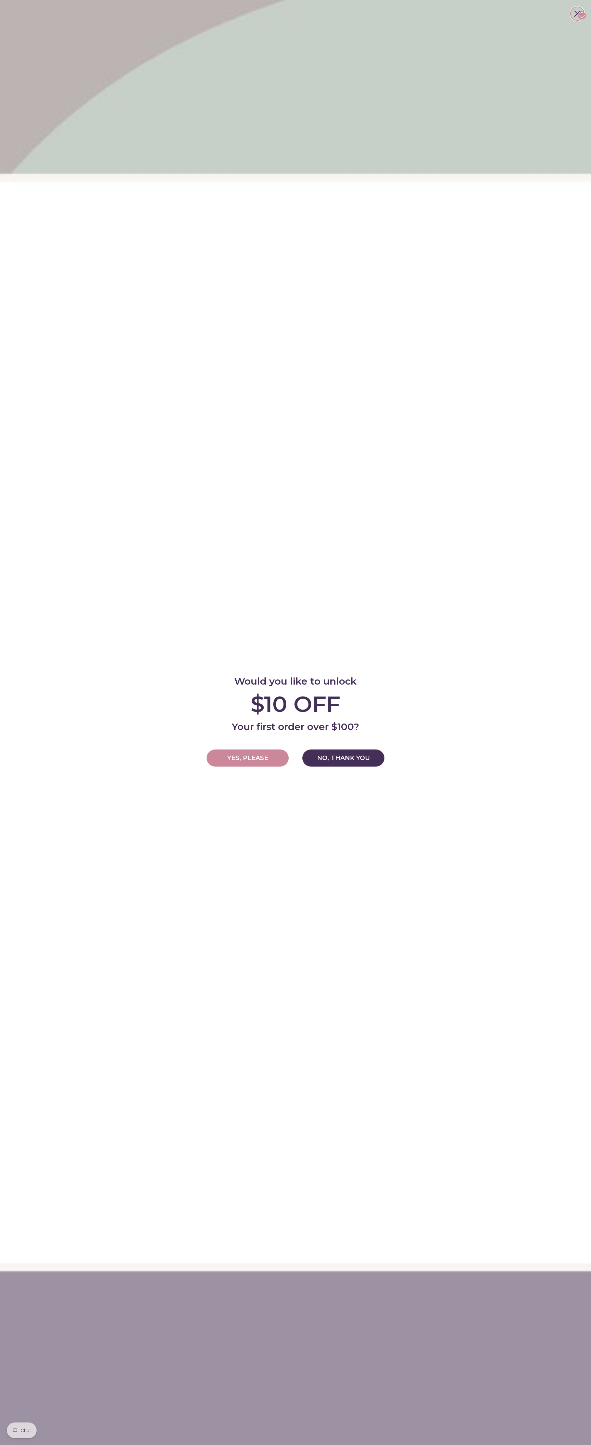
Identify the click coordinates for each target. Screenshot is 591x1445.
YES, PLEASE (247, 758)
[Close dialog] (577, 13)
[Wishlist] (582, 15)
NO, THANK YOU (343, 758)
